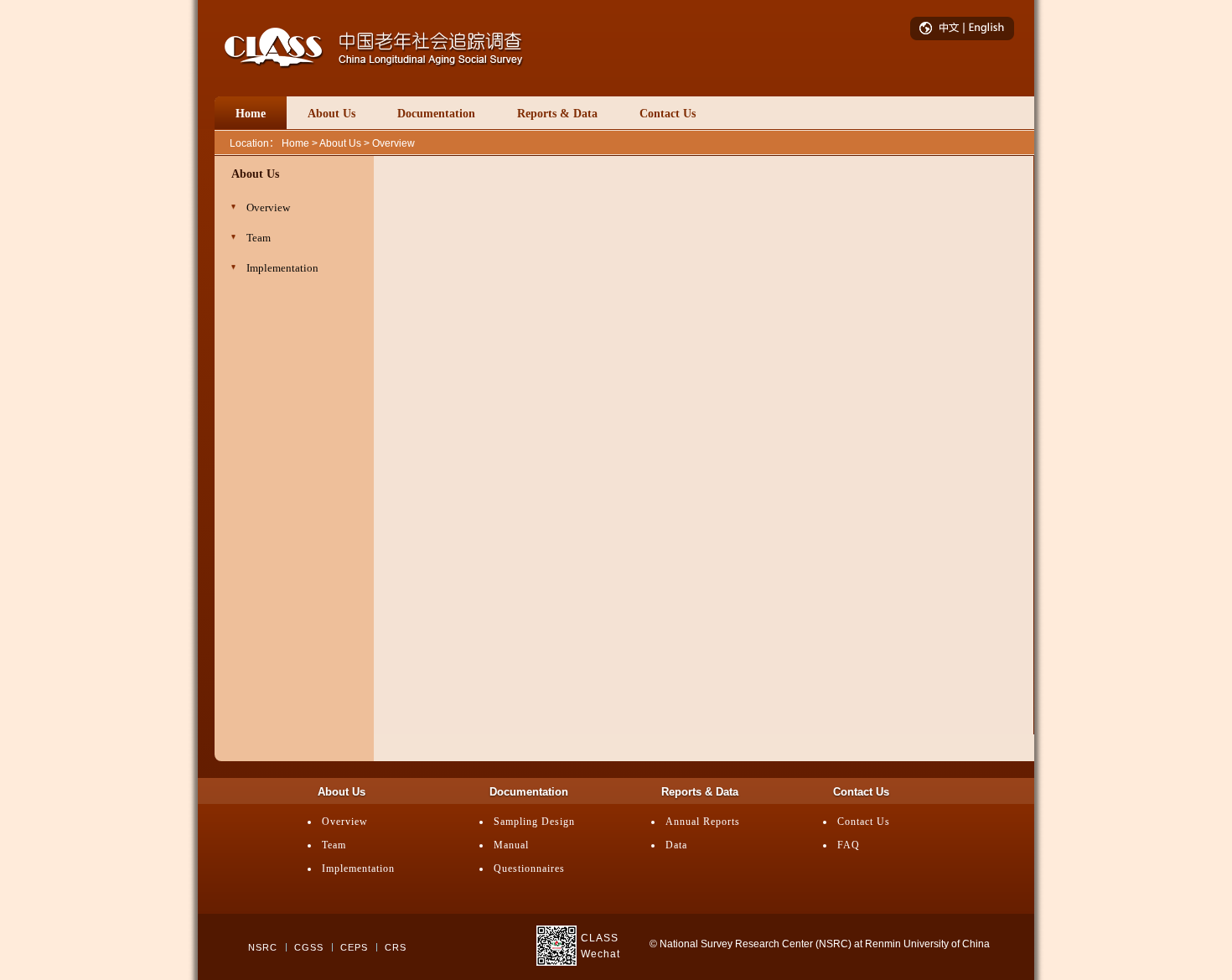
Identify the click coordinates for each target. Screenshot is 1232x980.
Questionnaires (529, 868)
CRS (395, 947)
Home (251, 113)
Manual (511, 845)
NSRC (262, 947)
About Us (331, 113)
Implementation (358, 868)
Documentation (436, 113)
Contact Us (667, 113)
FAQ (848, 845)
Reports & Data (557, 113)
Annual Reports (702, 821)
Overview (345, 821)
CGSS (309, 947)
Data (676, 845)
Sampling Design (534, 821)
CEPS (354, 947)
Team (334, 845)
